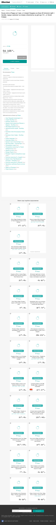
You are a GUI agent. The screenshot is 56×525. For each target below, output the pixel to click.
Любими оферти (30, 2)
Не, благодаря (39, 21)
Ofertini (5, 2)
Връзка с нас (44, 2)
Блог (38, 2)
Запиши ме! (38, 18)
